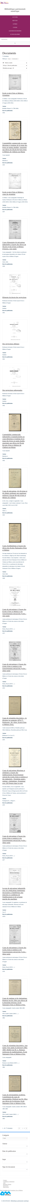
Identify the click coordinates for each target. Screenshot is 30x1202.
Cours (15, 27)
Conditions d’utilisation (8, 1181)
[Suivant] (26, 1128)
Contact (5, 1180)
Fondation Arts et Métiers (16, 1190)
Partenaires (5, 1185)
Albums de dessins (15, 31)
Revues (15, 20)
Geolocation (15, 58)
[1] (15, 43)
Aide (4, 1183)
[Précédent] (19, 1128)
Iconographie (15, 34)
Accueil (15, 17)
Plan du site (6, 1187)
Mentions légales (7, 1184)
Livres (15, 24)
